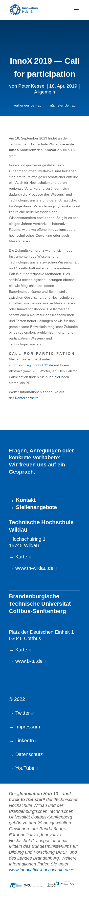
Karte (21, 556)
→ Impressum (24, 726)
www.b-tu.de (29, 661)
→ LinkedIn (21, 740)
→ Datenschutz (26, 754)
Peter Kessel (31, 86)
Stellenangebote (36, 507)
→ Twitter (19, 713)
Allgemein (44, 91)
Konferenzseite (26, 398)
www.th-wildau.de (34, 568)
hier (57, 377)
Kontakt (26, 500)
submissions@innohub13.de (31, 365)
